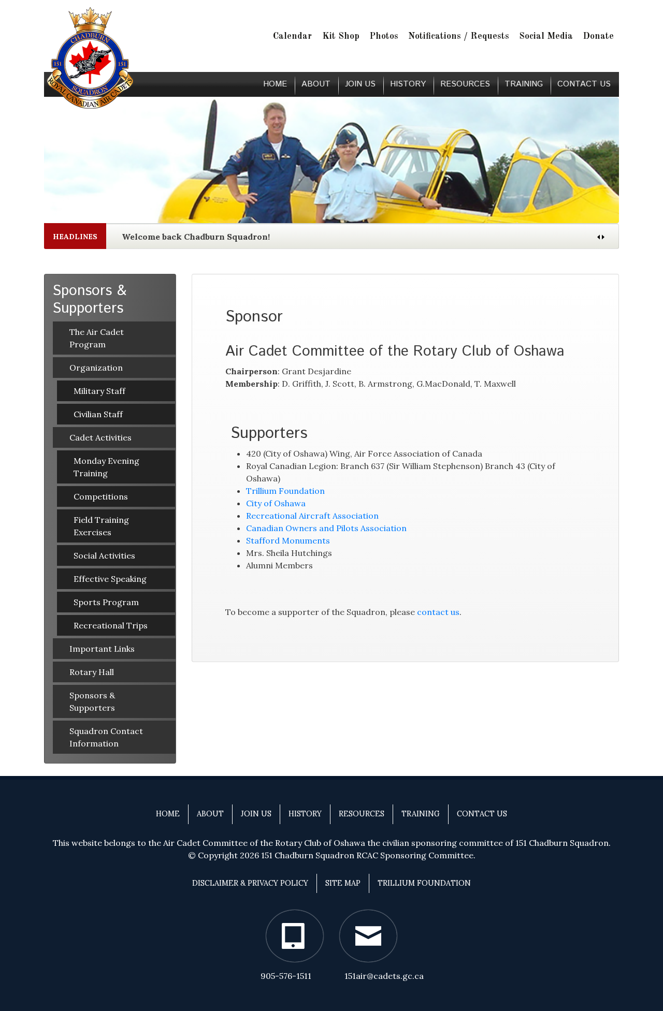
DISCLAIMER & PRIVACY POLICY (250, 883)
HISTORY (408, 84)
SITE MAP (343, 883)
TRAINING (524, 84)
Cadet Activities (100, 437)
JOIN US (360, 84)
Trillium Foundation (285, 491)
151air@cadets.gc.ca (384, 976)
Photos (383, 36)
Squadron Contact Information (106, 737)
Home (275, 84)
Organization (96, 367)
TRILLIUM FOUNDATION (424, 883)
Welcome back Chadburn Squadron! (196, 236)
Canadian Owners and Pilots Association (326, 528)
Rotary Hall (91, 672)
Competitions (101, 496)
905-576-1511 (286, 976)
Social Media (546, 36)
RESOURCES (465, 84)
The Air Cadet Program (96, 338)
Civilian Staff (98, 414)
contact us (438, 612)
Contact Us (584, 84)
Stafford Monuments (288, 540)
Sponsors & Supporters (92, 701)
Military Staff (99, 391)
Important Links (102, 648)
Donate (598, 36)
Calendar (292, 36)
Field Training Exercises (101, 526)
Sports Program (106, 602)
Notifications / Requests (458, 36)
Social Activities (104, 555)
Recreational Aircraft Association (312, 515)
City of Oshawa (276, 503)
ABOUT (315, 84)
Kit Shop (340, 36)
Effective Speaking (110, 579)
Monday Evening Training (106, 467)
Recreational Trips (111, 625)
